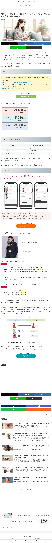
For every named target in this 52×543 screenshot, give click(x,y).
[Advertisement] (26, 378)
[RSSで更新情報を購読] (38, 409)
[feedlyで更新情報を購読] (13, 409)
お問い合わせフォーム (38, 538)
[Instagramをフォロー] (38, 406)
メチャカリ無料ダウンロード (26, 96)
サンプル (4, 364)
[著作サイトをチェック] (13, 406)
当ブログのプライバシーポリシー (13, 538)
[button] (34, 47)
